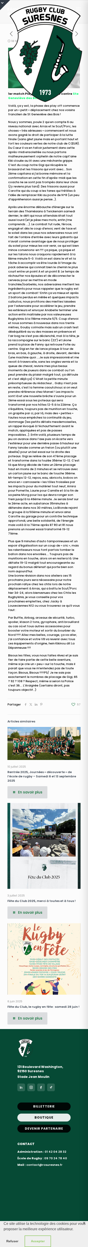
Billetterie (44, 1106)
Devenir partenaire (44, 1128)
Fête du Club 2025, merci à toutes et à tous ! (41, 901)
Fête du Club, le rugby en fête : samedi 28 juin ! (43, 1007)
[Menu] (78, 9)
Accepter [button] (38, 1241)
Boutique (44, 1117)
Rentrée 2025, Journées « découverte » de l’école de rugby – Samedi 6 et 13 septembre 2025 (41, 776)
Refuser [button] (12, 1241)
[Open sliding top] (5, 5)
